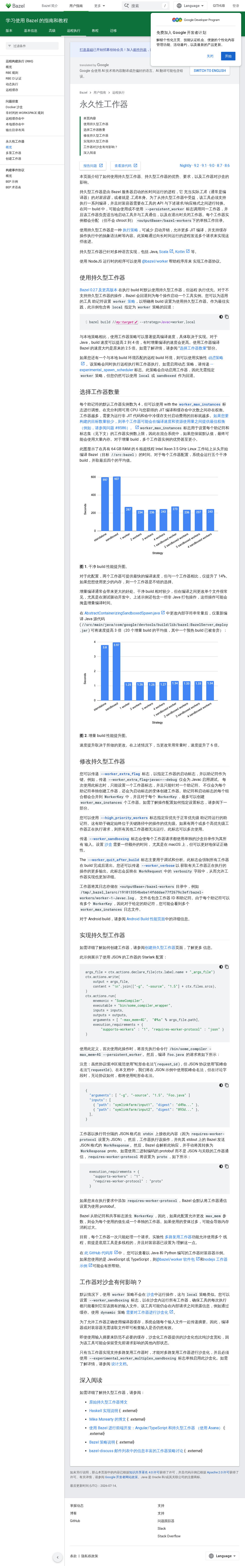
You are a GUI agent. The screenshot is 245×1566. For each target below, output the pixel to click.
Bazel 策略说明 (102, 1442)
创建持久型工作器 (160, 947)
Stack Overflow (169, 1536)
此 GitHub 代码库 (98, 1253)
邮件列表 (140, 50)
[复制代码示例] (227, 317)
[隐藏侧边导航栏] (57, 1557)
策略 (131, 301)
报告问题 (93, 165)
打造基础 (86, 50)
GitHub (219, 6)
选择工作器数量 (193, 348)
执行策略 (130, 230)
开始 (228, 56)
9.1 (204, 165)
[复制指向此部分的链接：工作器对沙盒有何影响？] (147, 1283)
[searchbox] (32, 46)
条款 (73, 1556)
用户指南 (76, 6)
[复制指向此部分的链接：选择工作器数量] (124, 392)
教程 (95, 30)
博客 (73, 1513)
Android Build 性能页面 (146, 919)
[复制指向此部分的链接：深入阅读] (107, 1381)
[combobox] (146, 5)
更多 (97, 6)
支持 (161, 1513)
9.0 (211, 165)
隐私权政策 (89, 1556)
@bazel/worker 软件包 (175, 1259)
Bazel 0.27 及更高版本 (98, 290)
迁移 (113, 30)
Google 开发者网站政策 (121, 1477)
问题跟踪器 (166, 1521)
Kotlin (180, 251)
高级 (52, 30)
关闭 (210, 56)
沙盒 (108, 844)
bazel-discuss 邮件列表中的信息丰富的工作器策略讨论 (136, 1451)
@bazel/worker (155, 261)
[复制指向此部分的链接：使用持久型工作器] (130, 278)
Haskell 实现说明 (103, 1410)
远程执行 (73, 30)
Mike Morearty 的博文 (107, 1419)
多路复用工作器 (178, 1237)
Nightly (185, 165)
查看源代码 (126, 165)
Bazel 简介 (50, 6)
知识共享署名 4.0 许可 (144, 1472)
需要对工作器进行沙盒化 (147, 1312)
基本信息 (30, 30)
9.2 (196, 165)
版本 (9, 30)
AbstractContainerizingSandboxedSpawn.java (122, 613)
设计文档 (119, 1364)
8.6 (227, 165)
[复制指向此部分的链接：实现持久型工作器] (130, 936)
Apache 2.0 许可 (218, 1472)
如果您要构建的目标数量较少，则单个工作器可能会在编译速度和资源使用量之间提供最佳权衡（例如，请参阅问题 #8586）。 (154, 421)
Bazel (83, 92)
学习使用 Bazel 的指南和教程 (37, 20)
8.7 (219, 165)
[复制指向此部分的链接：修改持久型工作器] (130, 762)
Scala (163, 251)
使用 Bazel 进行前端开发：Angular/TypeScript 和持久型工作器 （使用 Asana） (156, 1428)
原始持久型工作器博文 (108, 1402)
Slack (162, 1528)
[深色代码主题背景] (221, 317)
